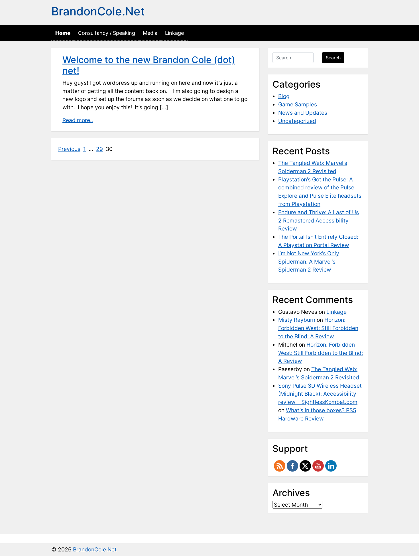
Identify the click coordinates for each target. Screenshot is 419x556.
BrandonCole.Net (98, 11)
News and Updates (302, 112)
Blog (284, 96)
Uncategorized (297, 121)
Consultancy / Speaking (106, 33)
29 (99, 148)
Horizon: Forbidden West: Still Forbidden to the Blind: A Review (318, 328)
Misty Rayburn (296, 319)
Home (62, 33)
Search (333, 57)
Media (150, 33)
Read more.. (77, 120)
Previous (69, 148)
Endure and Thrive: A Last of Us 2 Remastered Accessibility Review (318, 220)
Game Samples (297, 104)
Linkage (174, 33)
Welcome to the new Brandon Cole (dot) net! (148, 65)
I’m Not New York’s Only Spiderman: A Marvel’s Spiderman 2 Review (308, 261)
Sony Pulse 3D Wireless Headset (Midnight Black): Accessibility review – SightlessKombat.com (320, 394)
